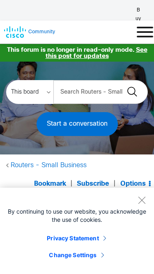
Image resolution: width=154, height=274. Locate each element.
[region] (77, 231)
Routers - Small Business (49, 165)
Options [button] (133, 184)
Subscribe (93, 184)
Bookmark (50, 184)
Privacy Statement (73, 238)
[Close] (142, 200)
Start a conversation (77, 124)
